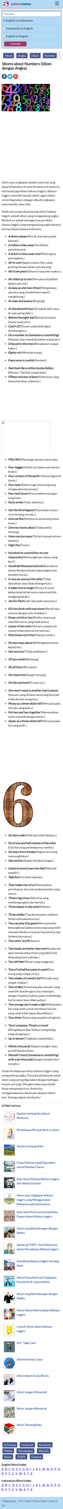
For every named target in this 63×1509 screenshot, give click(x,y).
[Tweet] (9, 79)
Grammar (27, 1445)
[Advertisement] (31, 145)
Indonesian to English (19, 28)
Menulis (43, 1451)
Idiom (8, 55)
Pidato (8, 1451)
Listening (10, 1445)
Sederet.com (10, 1500)
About (28, 1500)
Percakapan (25, 1451)
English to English (17, 36)
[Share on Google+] (15, 79)
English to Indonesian (19, 20)
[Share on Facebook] (4, 79)
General (36, 1457)
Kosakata (45, 1445)
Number (50, 55)
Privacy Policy (40, 1500)
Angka (22, 55)
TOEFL (21, 1457)
